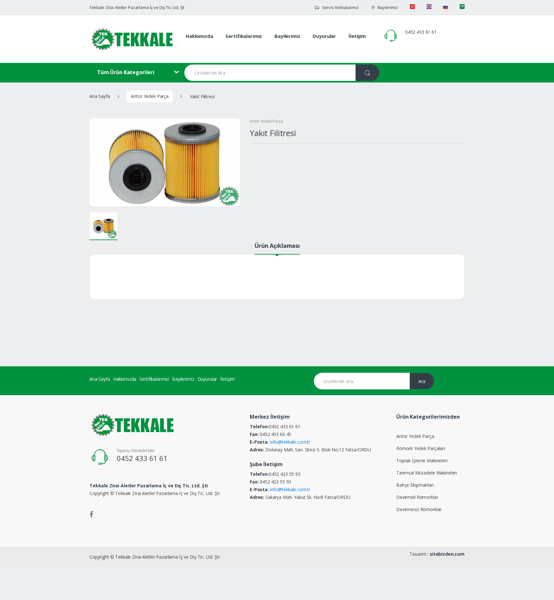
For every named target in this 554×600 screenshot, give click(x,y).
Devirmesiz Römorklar (418, 509)
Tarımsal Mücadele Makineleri (426, 473)
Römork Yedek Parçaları (420, 448)
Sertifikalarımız (243, 36)
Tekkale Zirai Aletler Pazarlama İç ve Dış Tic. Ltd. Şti (136, 7)
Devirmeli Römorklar (417, 497)
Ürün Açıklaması (277, 246)
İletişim (357, 36)
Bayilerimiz (388, 7)
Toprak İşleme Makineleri (422, 460)
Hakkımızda (199, 36)
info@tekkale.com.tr (290, 442)
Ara (421, 381)
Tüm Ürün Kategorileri (126, 72)
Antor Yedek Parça (150, 96)
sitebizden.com (447, 554)
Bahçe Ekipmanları (415, 485)
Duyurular (324, 36)
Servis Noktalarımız (340, 7)
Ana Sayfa (99, 96)
